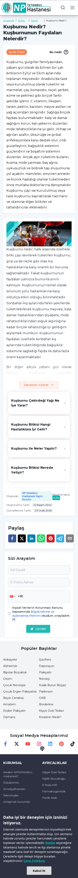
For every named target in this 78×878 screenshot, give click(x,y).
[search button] (63, 8)
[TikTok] (72, 743)
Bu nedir (56, 52)
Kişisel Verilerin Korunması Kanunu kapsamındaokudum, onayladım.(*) (41, 613)
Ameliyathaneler (14, 789)
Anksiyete (10, 659)
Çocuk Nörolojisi (14, 685)
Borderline (46, 704)
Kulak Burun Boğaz (52, 685)
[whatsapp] (41, 538)
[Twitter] (16, 743)
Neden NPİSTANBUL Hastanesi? (18, 774)
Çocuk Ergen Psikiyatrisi (20, 691)
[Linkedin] (50, 743)
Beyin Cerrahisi (13, 698)
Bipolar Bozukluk (15, 672)
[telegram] (60, 538)
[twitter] (22, 538)
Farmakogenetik (53, 791)
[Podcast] (42, 748)
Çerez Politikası (34, 861)
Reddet (50, 843)
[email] (70, 538)
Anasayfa (8, 20)
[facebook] (12, 538)
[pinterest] (51, 538)
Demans (9, 717)
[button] (12, 596)
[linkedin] (31, 538)
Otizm (7, 679)
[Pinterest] (61, 743)
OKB (42, 698)
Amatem (9, 704)
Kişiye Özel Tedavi (51, 711)
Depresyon (46, 666)
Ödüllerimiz (11, 782)
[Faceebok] (5, 743)
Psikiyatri (45, 672)
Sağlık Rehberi (22, 20)
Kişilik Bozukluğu (54, 778)
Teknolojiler (11, 795)
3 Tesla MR (49, 785)
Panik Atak (49, 798)
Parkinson (46, 691)
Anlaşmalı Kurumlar (16, 802)
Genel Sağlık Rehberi (35, 20)
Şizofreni (45, 659)
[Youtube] (27, 743)
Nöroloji (44, 679)
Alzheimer (10, 666)
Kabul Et (39, 871)
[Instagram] (39, 743)
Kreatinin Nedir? (50, 717)
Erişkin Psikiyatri (14, 711)
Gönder (40, 629)
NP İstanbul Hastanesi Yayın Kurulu (32, 496)
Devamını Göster (36, 385)
